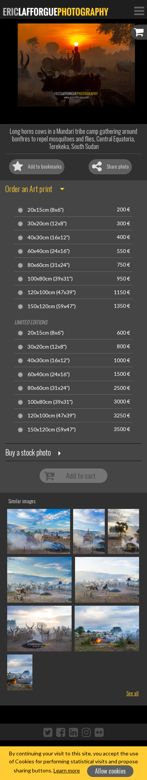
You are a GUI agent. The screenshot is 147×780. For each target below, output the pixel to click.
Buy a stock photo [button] (28, 452)
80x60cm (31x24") (49, 265)
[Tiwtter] (47, 732)
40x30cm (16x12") (49, 237)
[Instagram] (86, 732)
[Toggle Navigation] (139, 11)
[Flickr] (99, 732)
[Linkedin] (73, 732)
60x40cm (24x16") (49, 251)
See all (132, 693)
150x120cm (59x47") (52, 306)
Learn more (67, 770)
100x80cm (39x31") (50, 279)
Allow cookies (110, 770)
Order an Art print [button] (28, 188)
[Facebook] (60, 732)
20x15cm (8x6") (46, 210)
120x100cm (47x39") (52, 292)
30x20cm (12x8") (47, 223)
